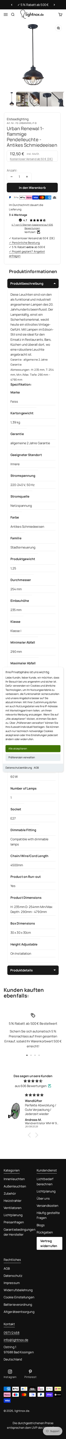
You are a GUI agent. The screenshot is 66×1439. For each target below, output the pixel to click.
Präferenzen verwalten (21, 757)
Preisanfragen (14, 1222)
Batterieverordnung (18, 1304)
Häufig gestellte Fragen (48, 1215)
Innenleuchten (14, 1179)
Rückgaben (45, 1232)
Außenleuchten (15, 1186)
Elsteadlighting (18, 119)
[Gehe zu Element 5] (58, 99)
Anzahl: (12, 170)
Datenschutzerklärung (19, 767)
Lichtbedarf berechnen (45, 1181)
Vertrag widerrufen (48, 1243)
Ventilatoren (12, 1208)
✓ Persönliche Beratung (24, 243)
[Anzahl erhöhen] (27, 176)
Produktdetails (21, 970)
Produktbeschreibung (26, 283)
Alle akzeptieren (17, 748)
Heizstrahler (12, 1200)
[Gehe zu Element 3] (35, 99)
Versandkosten (47, 1205)
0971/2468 (11, 1333)
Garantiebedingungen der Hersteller (19, 1232)
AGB (36, 767)
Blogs (41, 1225)
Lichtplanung (13, 1215)
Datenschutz (13, 1276)
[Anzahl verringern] (11, 176)
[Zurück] (11, 5)
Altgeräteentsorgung (19, 1312)
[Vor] (54, 5)
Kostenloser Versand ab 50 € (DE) (31, 159)
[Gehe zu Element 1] (11, 99)
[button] (30, 1135)
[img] (33, 1080)
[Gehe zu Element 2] (23, 99)
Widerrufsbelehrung (18, 1290)
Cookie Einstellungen (19, 1297)
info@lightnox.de (16, 1340)
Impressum (12, 1283)
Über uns (43, 1198)
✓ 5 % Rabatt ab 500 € (33, 5)
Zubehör (10, 1193)
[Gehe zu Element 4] (47, 99)
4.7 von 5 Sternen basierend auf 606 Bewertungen (32, 226)
